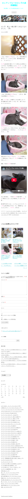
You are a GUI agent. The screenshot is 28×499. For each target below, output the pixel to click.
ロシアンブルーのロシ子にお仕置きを (9, 422)
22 (1, 393)
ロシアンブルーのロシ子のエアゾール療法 (10, 431)
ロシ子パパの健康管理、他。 (7, 469)
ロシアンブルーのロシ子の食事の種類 (9, 456)
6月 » (24, 397)
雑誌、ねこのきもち (5, 487)
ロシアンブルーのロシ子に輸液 (8, 425)
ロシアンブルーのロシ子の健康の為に (9, 438)
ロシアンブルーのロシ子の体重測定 (9, 436)
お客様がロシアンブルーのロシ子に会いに (10, 407)
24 (9, 393)
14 (23, 389)
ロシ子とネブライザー (6, 462)
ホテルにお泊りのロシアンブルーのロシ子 (10, 411)
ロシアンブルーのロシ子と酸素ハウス (9, 420)
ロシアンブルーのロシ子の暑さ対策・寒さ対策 (11, 447)
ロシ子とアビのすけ (5, 460)
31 (9, 395)
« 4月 (2, 397)
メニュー (14, 12)
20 (20, 391)
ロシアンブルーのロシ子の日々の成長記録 (10, 445)
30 (5, 395)
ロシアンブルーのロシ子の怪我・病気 (9, 443)
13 (20, 389)
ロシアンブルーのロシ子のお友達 (8, 429)
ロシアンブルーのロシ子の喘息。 (13, 211)
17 (9, 391)
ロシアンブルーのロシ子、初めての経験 (10, 416)
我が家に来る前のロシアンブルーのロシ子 (10, 480)
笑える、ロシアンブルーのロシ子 (8, 483)
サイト (2, 308)
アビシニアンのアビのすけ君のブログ (11, 331)
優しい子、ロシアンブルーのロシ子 (9, 472)
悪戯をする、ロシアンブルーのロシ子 (9, 478)
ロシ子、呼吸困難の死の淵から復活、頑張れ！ (11, 458)
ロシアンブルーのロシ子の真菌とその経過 (10, 451)
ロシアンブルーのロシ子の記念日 (8, 452)
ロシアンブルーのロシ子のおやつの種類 (10, 427)
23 (5, 393)
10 (9, 389)
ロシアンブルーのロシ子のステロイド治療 (10, 433)
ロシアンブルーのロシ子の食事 (8, 454)
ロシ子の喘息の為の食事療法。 (8, 465)
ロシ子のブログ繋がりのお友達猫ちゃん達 (10, 463)
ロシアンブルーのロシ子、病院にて (9, 418)
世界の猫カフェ (4, 471)
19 (16, 391)
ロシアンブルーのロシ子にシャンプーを (10, 424)
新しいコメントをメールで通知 (8, 315)
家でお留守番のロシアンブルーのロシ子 (10, 476)
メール (3, 302)
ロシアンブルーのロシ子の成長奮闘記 (14, 4)
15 (1, 391)
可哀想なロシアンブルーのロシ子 (8, 474)
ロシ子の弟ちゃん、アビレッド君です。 (10, 467)
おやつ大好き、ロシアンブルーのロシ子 (10, 406)
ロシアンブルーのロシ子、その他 (8, 415)
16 (5, 391)
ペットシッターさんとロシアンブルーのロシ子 (11, 409)
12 (16, 389)
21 (23, 391)
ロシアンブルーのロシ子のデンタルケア (10, 434)
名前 (3, 296)
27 (20, 393)
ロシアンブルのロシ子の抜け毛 (8, 413)
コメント (4, 279)
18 (12, 391)
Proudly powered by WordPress (6, 496)
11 (12, 389)
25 (12, 393)
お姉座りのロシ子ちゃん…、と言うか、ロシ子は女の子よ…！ (6, 257)
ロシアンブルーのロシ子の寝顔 (8, 442)
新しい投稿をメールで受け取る (8, 319)
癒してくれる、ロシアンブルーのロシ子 (10, 481)
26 (16, 393)
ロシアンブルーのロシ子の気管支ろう (9, 449)
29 (1, 395)
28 (23, 393)
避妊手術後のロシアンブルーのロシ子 (9, 485)
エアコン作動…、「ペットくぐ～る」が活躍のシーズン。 (20, 265)
